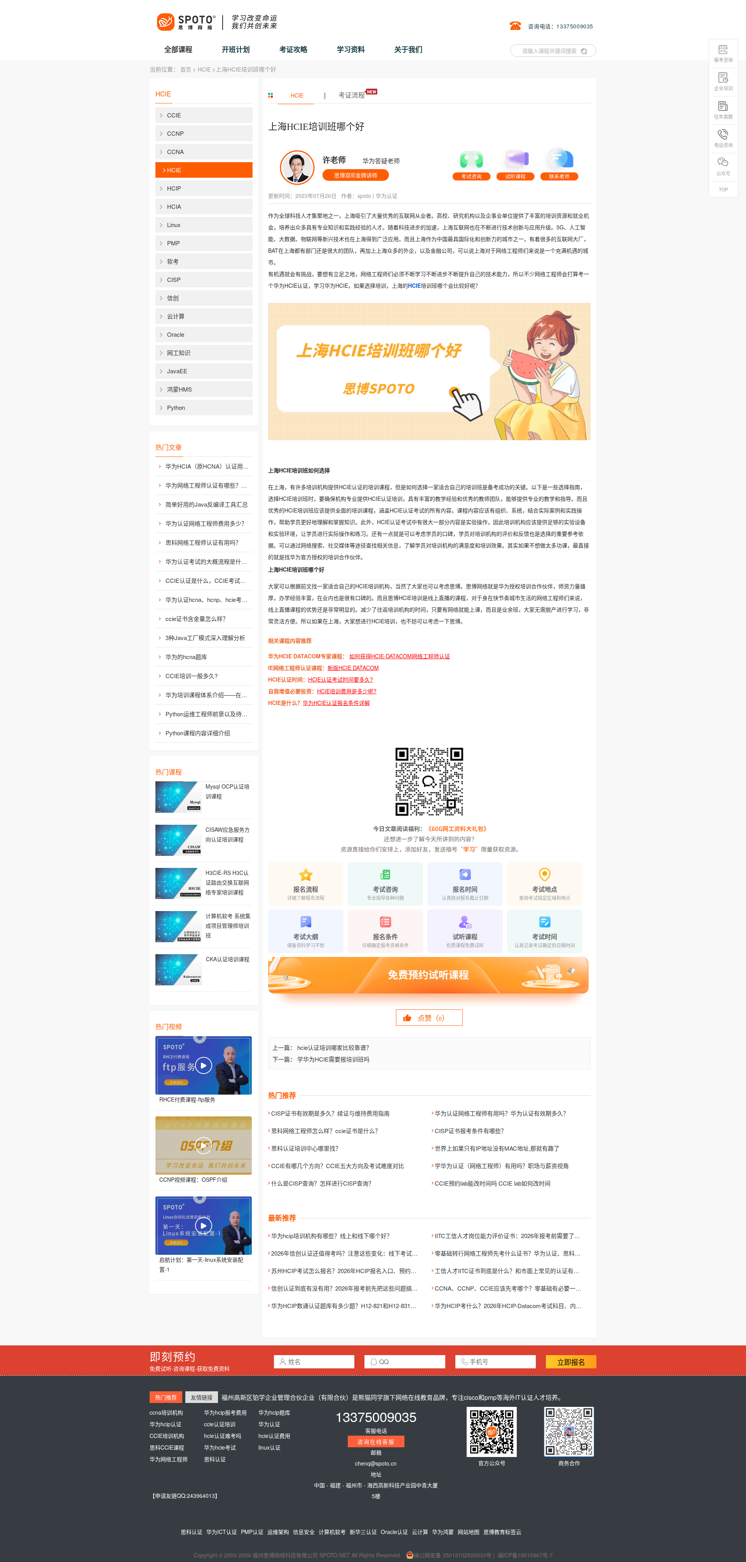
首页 (185, 69)
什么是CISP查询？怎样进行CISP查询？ (322, 1183)
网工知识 (178, 352)
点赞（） (433, 1018)
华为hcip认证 (165, 1424)
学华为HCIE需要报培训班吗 (333, 1059)
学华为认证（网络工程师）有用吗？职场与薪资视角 (502, 1165)
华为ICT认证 (221, 1532)
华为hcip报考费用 (225, 1412)
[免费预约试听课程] (429, 982)
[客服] (471, 162)
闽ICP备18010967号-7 (525, 1555)
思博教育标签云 (502, 1532)
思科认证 (215, 1459)
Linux (174, 224)
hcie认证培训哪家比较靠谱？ (334, 1047)
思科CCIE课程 (167, 1447)
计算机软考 (332, 1532)
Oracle (175, 334)
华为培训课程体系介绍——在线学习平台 (208, 695)
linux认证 (269, 1447)
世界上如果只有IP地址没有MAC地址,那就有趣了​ (497, 1148)
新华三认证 (363, 1532)
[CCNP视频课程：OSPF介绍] (203, 1145)
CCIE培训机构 (167, 1436)
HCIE (204, 69)
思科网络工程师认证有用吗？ (203, 542)
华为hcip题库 (274, 1412)
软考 (173, 261)
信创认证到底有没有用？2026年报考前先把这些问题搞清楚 (347, 1288)
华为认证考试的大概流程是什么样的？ (208, 561)
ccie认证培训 (219, 1424)
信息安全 (304, 1532)
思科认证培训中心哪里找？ (306, 1148)
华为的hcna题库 (186, 656)
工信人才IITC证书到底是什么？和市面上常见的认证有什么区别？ (519, 1270)
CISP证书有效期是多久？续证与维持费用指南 (330, 1113)
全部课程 (178, 49)
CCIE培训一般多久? (192, 676)
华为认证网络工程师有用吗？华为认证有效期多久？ (502, 1113)
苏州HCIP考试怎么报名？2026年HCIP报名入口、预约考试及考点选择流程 (367, 1270)
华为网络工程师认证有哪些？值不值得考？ (208, 485)
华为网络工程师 (169, 1459)
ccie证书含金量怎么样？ (197, 618)
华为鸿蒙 (443, 1532)
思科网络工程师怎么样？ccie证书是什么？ (326, 1130)
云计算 (176, 316)
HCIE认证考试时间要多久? (340, 679)
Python (176, 407)
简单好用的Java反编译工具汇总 (207, 504)
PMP (173, 243)
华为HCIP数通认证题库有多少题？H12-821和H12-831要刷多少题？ (358, 1305)
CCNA (175, 151)
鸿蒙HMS (179, 389)
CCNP (175, 133)
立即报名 (571, 1362)
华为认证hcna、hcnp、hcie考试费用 (208, 599)
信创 (173, 298)
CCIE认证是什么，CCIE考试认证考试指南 (208, 580)
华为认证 (386, 195)
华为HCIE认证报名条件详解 (336, 703)
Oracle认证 (394, 1532)
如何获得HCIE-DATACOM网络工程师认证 (399, 656)
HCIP (174, 188)
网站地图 (468, 1532)
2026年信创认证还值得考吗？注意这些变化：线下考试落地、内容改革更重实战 (373, 1253)
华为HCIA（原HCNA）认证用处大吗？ (208, 466)
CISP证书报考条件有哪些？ (471, 1130)
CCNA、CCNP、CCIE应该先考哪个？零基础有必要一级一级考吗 (520, 1288)
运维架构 (278, 1532)
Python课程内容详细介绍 (198, 733)
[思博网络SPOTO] (216, 18)
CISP (174, 279)
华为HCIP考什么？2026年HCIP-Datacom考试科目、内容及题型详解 (523, 1305)
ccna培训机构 (166, 1412)
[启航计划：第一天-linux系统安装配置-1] (203, 1225)
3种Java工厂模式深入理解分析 (205, 637)
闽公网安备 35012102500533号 (453, 1555)
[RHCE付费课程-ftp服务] (203, 1065)
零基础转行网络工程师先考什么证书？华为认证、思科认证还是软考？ (525, 1253)
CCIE (174, 115)
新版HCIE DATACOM (353, 668)
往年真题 (723, 116)
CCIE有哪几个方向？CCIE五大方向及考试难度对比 (337, 1165)
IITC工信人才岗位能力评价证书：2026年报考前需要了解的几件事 (519, 1235)
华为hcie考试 (220, 1447)
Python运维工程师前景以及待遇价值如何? (208, 714)
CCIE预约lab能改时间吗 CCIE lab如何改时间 (493, 1183)
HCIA (174, 206)
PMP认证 (252, 1532)
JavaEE (177, 371)
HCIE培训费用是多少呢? (346, 691)
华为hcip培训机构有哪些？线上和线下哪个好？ (331, 1235)
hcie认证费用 (274, 1436)
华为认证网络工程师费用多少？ (206, 523)
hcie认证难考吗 (222, 1436)
